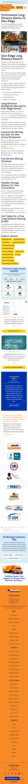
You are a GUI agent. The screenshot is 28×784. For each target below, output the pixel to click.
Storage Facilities (14, 676)
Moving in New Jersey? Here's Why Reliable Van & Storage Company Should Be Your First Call (14, 418)
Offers (14, 749)
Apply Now (22, 2)
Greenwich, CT (14, 705)
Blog (14, 745)
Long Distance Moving (18, 242)
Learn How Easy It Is (14, 331)
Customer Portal (14, 636)
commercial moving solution (15, 146)
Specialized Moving (7, 254)
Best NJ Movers (14, 738)
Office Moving (19, 251)
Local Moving (5, 242)
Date (17, 279)
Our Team (14, 742)
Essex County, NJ (14, 695)
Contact (14, 629)
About (14, 724)
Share (14, 326)
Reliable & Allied (14, 735)
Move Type (5, 279)
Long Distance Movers (14, 662)
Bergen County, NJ (14, 691)
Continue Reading (8, 434)
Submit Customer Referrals (14, 367)
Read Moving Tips (20, 555)
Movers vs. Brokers (14, 622)
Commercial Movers (7, 251)
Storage (17, 254)
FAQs (14, 626)
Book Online (14, 615)
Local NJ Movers (14, 658)
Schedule (19, 7)
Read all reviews (14, 405)
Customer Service (14, 633)
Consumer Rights (14, 640)
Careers (14, 728)
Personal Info (22, 279)
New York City (14, 684)
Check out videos (7, 555)
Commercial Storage (8, 260)
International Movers (14, 666)
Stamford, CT (14, 709)
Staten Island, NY (14, 688)
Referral (14, 756)
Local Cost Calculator (14, 619)
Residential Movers (19, 239)
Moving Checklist (14, 558)
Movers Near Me (14, 716)
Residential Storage (7, 257)
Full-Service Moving (7, 248)
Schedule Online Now (12, 778)
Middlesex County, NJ (14, 702)
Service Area (14, 713)
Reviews (14, 752)
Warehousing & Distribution (10, 263)
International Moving (8, 245)
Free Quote (14, 782)
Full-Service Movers (14, 651)
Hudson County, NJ (14, 698)
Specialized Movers (14, 673)
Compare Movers (14, 644)
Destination (11, 279)
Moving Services (6, 239)
